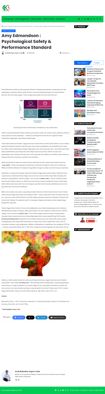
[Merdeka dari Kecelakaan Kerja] (79, 113)
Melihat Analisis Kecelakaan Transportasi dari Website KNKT (93, 141)
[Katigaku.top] (6, 8)
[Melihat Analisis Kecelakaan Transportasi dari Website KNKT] (79, 140)
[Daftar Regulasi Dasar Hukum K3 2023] (79, 153)
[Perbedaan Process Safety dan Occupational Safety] (79, 131)
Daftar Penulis (48, 19)
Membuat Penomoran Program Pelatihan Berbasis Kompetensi (95, 71)
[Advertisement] (36, 70)
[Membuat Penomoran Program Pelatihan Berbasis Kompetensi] (79, 72)
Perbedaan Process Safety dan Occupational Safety (95, 130)
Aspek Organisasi (14, 26)
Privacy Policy (74, 390)
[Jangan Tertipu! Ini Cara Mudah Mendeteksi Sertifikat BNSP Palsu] (79, 81)
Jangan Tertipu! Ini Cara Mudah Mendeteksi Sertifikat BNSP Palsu (95, 82)
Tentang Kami (7, 19)
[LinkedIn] (16, 380)
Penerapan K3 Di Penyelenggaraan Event (93, 93)
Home (5, 26)
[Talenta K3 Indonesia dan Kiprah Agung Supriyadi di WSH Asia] (79, 103)
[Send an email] (23, 53)
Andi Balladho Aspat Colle (14, 53)
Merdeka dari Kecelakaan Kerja (93, 111)
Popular (97, 63)
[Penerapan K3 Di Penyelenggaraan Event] (79, 93)
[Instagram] (18, 380)
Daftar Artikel (36, 19)
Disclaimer (84, 390)
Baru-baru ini (82, 63)
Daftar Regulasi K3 (22, 19)
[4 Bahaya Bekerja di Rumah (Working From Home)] (79, 162)
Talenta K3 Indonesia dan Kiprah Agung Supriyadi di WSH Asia (95, 103)
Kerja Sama (60, 19)
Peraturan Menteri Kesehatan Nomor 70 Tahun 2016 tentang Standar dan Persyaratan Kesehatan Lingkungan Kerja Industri (95, 176)
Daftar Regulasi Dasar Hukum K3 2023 (95, 151)
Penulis (91, 390)
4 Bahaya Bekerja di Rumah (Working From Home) (94, 161)
